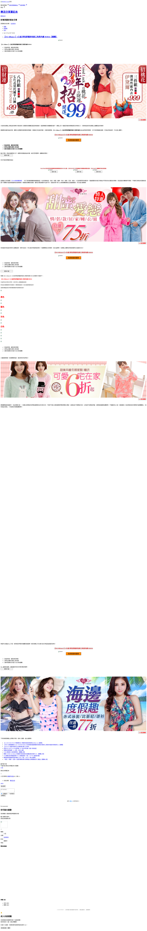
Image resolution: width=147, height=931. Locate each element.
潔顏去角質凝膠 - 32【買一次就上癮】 (14, 750)
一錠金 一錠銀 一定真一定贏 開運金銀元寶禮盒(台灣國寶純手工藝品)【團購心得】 (26, 759)
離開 (9, 928)
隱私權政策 (82, 909)
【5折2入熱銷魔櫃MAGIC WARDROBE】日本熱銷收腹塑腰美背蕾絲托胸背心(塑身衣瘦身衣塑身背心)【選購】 (34, 744)
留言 (12, 776)
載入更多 (3, 786)
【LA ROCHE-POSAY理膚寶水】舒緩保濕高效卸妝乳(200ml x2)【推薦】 (23, 743)
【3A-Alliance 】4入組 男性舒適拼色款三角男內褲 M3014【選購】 (30, 37)
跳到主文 (3, 16)
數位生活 (12, 780)
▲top (2, 783)
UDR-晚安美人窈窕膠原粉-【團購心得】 (14, 752)
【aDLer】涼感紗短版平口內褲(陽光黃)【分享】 (17, 746)
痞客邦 (9, 776)
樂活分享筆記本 (9, 11)
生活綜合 (13, 23)
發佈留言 (3, 795)
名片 (5, 30)
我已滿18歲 (3, 928)
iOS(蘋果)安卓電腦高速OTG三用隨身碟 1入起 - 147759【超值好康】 (22, 755)
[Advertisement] (73, 871)
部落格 (5, 28)
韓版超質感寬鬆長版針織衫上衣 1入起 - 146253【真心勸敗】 (20, 757)
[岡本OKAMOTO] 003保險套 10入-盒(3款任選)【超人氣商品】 (20, 748)
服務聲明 (88, 909)
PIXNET (62, 909)
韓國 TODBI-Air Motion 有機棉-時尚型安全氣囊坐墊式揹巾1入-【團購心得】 (24, 754)
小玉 (2, 767)
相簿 (5, 26)
